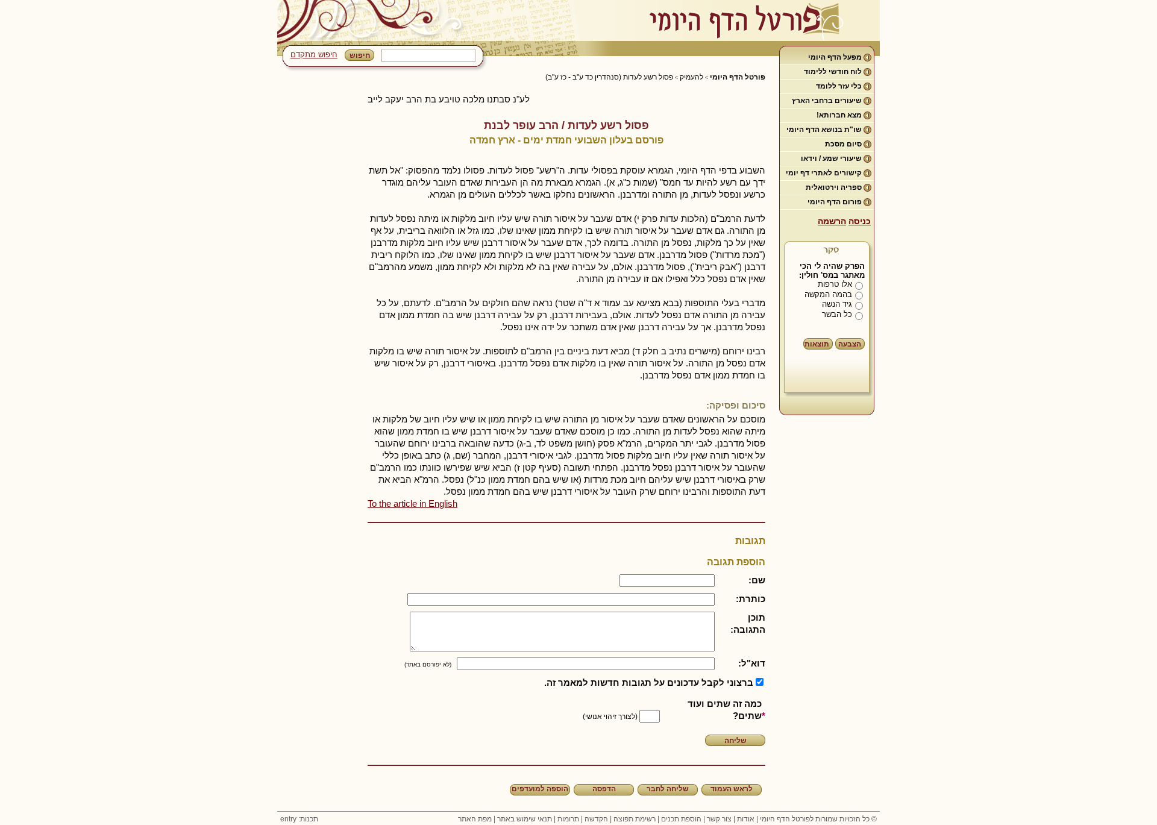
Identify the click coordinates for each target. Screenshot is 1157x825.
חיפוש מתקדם (313, 54)
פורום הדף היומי (834, 202)
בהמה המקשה (828, 294)
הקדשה (596, 819)
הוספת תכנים (681, 819)
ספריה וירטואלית (834, 187)
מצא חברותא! (839, 115)
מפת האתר (475, 819)
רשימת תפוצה (634, 819)
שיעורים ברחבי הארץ (827, 100)
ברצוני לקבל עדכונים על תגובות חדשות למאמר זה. (648, 682)
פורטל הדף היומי (737, 77)
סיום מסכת (843, 144)
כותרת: (750, 599)
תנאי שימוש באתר (524, 819)
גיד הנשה (837, 304)
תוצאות (816, 344)
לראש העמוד (731, 789)
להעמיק (691, 77)
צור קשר (719, 819)
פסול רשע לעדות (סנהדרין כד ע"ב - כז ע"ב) (609, 77)
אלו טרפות (835, 284)
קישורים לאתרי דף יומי (824, 173)
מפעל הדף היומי (835, 57)
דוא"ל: (751, 663)
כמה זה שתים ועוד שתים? (725, 709)
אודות (745, 819)
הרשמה (832, 221)
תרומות (568, 819)
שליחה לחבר (668, 789)
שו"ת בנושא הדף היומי (824, 129)
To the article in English (412, 503)
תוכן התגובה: (747, 623)
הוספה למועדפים (540, 789)
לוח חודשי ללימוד (833, 71)
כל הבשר (837, 314)
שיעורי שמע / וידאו (831, 158)
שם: (756, 580)
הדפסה (604, 789)
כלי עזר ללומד (839, 86)
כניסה (859, 221)
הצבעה (849, 344)
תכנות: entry (299, 819)
